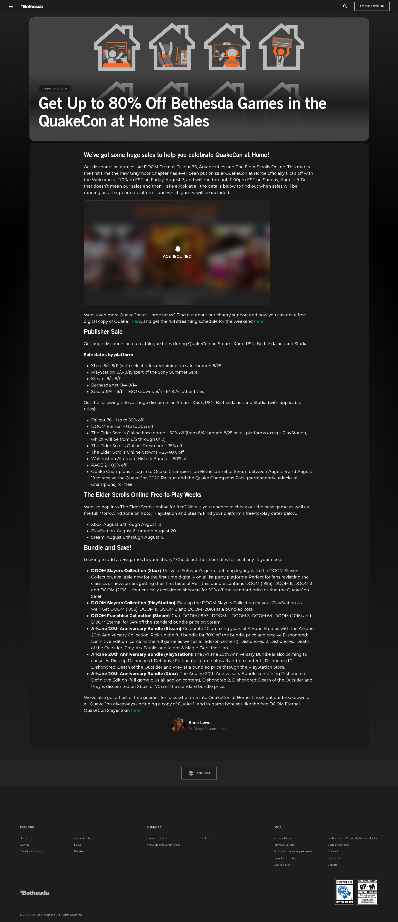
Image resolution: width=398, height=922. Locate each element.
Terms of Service (284, 844)
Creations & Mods (31, 851)
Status (205, 838)
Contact (333, 851)
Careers (332, 864)
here (136, 321)
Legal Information (285, 858)
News (77, 844)
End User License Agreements (292, 851)
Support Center (157, 838)
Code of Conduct (339, 844)
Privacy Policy (282, 838)
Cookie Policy (282, 864)
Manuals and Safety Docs (163, 844)
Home (24, 838)
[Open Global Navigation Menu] (11, 6)
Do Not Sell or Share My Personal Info (352, 838)
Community (82, 838)
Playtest (79, 851)
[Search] (345, 6)
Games (24, 844)
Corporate (334, 858)
